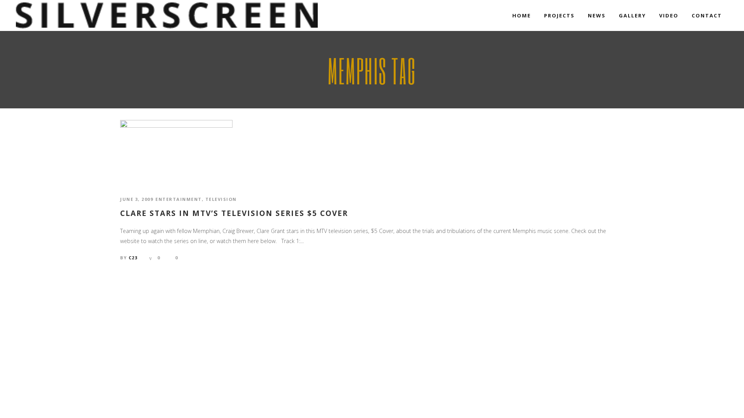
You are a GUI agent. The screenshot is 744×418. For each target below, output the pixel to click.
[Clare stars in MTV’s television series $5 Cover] (176, 150)
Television (221, 199)
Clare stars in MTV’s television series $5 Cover (234, 213)
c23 (133, 257)
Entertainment (178, 199)
